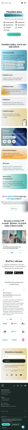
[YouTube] (21, 375)
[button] (23, 427)
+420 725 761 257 (5, 398)
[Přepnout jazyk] (22, 3)
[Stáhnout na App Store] (9, 272)
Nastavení (4, 427)
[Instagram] (11, 375)
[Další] (20, 252)
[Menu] (25, 3)
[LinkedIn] (16, 375)
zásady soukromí (17, 369)
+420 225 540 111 (5, 400)
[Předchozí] (8, 252)
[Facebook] (7, 375)
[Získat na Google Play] (18, 272)
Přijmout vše (6, 424)
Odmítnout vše (15, 424)
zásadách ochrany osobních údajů (11, 421)
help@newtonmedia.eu (10, 406)
